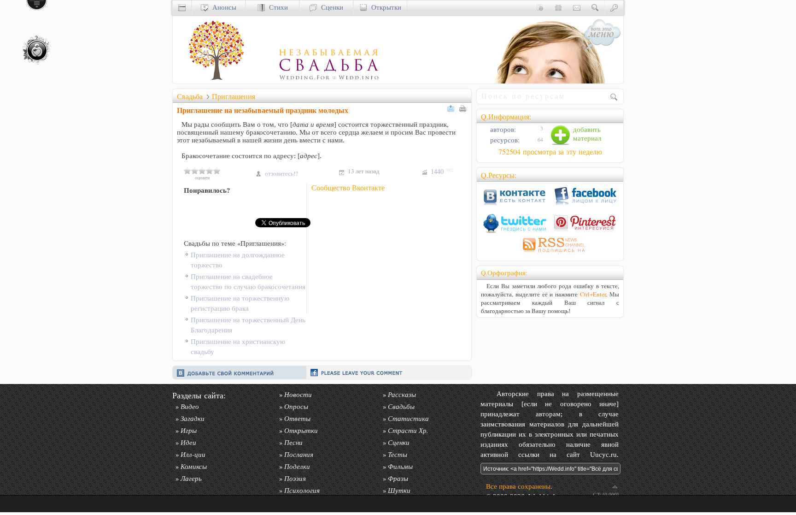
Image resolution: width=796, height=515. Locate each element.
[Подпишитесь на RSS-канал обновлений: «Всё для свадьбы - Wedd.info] (550, 253)
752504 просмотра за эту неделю (550, 152)
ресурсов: (504, 140)
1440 (442, 171)
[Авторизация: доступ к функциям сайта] (614, 7)
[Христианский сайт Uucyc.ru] (182, 7)
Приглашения (233, 96)
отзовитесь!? (281, 173)
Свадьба (190, 96)
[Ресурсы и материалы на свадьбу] (276, 81)
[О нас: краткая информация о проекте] (540, 7)
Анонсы (222, 7)
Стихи (276, 7)
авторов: (502, 129)
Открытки (384, 7)
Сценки (330, 7)
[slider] (202, 170)
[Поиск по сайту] (595, 7)
